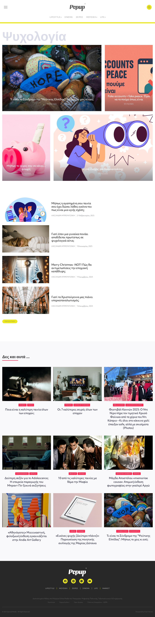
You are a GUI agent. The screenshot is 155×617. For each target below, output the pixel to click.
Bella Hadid (119, 405)
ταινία (30, 405)
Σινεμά (22, 405)
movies (82, 474)
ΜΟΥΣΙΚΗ (63, 588)
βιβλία (73, 531)
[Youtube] (89, 581)
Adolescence (21, 474)
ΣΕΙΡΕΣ (75, 588)
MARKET (106, 588)
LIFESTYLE (49, 588)
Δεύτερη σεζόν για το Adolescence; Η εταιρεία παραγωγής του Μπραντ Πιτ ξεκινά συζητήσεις (26, 481)
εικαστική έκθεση (124, 474)
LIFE (96, 588)
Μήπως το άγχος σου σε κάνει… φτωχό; (26, 167)
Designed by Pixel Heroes (144, 612)
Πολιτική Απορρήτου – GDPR (97, 602)
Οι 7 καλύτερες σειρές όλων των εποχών (77, 411)
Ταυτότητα (51, 602)
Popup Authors (64, 602)
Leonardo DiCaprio (134, 405)
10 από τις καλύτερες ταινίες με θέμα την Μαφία (77, 480)
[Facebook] (65, 581)
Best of (73, 474)
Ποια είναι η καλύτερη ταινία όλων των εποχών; (26, 411)
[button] (9, 321)
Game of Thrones (82, 405)
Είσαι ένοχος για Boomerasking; (103, 169)
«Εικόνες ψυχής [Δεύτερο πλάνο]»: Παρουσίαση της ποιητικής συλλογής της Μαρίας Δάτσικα (77, 539)
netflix (33, 474)
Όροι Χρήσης (78, 602)
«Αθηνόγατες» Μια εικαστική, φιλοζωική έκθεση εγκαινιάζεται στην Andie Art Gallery (26, 536)
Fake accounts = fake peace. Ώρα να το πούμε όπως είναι (129, 97)
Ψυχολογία (134, 531)
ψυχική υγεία (122, 531)
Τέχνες (137, 474)
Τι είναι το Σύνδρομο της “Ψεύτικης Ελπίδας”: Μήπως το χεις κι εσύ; (52, 99)
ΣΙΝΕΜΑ (86, 588)
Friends (68, 405)
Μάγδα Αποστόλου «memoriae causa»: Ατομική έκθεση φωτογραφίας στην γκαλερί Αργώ (128, 481)
